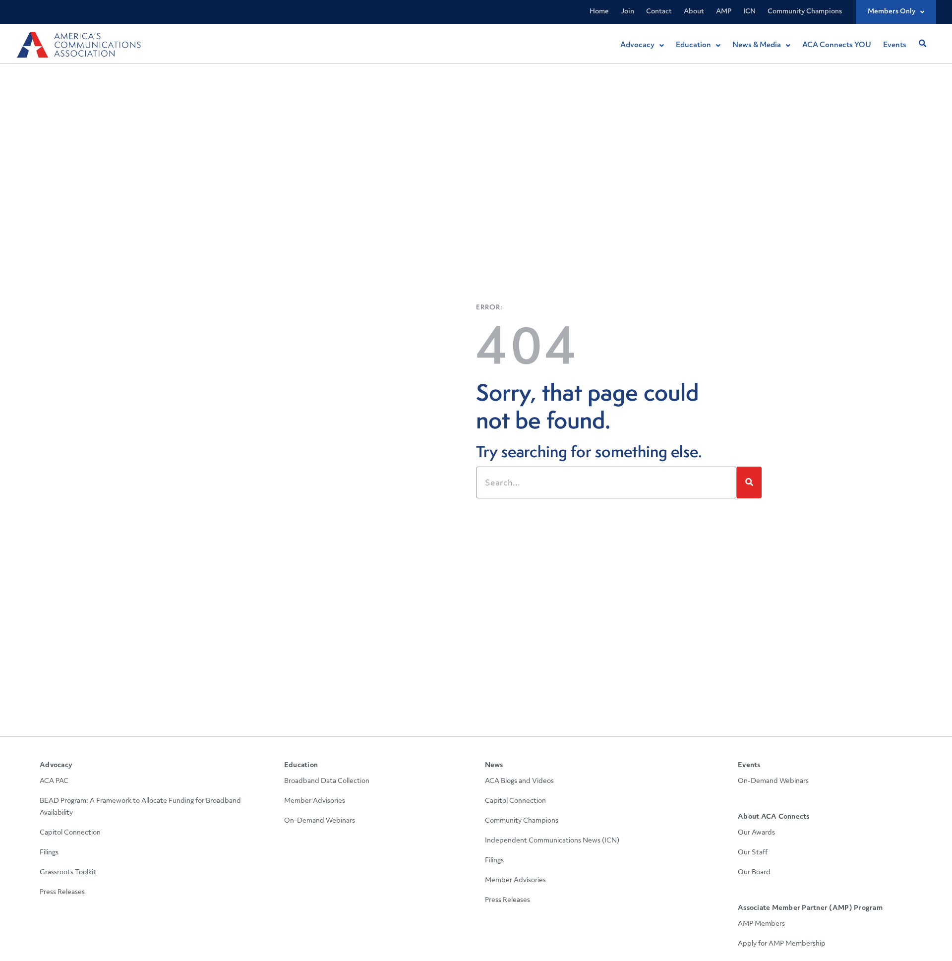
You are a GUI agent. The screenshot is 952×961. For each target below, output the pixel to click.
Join (627, 11)
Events (749, 765)
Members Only (891, 11)
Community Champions (805, 11)
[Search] (749, 482)
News (494, 765)
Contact (659, 11)
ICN (749, 11)
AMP (723, 11)
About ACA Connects (774, 817)
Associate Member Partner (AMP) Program (810, 908)
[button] (922, 44)
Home (599, 11)
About (694, 11)
